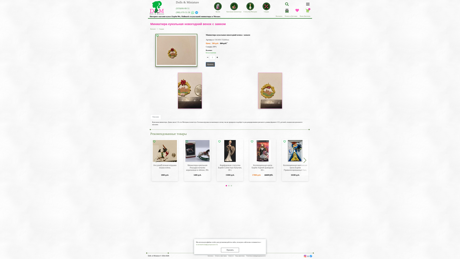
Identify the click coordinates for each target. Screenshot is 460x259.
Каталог (153, 29)
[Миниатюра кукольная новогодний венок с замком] (176, 50)
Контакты (279, 16)
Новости (230, 256)
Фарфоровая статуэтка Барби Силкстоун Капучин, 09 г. (230, 167)
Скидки (161, 29)
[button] (304, 160)
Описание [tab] (155, 117)
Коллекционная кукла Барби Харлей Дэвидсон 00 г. (262, 167)
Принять (230, 250)
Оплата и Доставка (291, 16)
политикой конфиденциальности (207, 244)
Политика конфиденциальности (255, 256)
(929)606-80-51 (183, 8)
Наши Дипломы (305, 16)
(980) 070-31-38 (183, 12)
